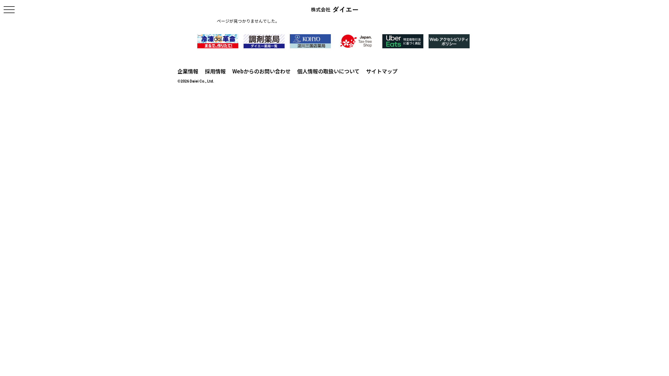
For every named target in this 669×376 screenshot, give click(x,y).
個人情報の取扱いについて (328, 71)
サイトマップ (381, 71)
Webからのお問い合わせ (261, 71)
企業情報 (187, 71)
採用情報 (215, 71)
